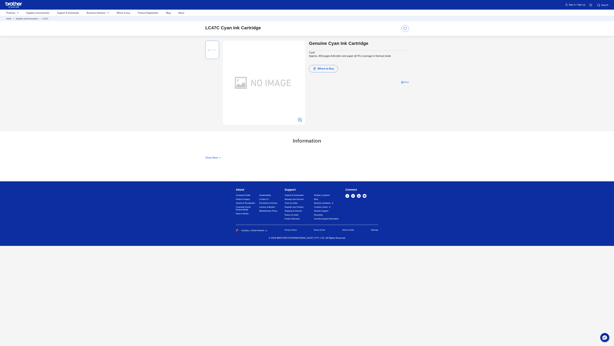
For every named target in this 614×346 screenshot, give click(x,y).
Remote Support (321, 211)
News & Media (242, 214)
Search (604, 5)
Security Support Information (326, 219)
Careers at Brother (267, 207)
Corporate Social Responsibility (243, 208)
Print (406, 82)
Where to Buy (326, 68)
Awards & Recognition (245, 203)
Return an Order (292, 215)
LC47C (45, 19)
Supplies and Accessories (27, 19)
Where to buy (123, 13)
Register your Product (294, 207)
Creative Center (321, 207)
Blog (168, 13)
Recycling (318, 215)
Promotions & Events (268, 203)
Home (9, 19)
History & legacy (243, 199)
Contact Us (264, 199)
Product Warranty (292, 219)
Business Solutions (322, 203)
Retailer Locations (322, 195)
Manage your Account (294, 199)
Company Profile (243, 195)
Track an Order (291, 203)
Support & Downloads (68, 13)
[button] (604, 337)
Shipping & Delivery (293, 211)
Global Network (257, 230)
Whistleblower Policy (268, 211)
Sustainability (265, 195)
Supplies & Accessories (37, 13)
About (181, 13)
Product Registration (148, 13)
